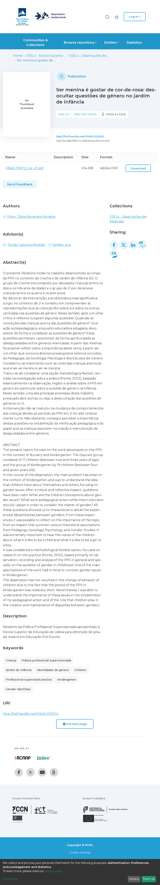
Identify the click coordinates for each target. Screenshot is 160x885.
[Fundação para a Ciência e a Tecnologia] (35, 813)
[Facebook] (18, 772)
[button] (118, 16)
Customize (10, 879)
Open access (116, 114)
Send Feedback (20, 184)
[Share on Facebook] (114, 245)
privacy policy (53, 871)
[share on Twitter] (123, 245)
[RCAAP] (54, 772)
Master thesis (85, 114)
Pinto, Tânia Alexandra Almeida (31, 217)
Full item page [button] (76, 724)
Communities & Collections (35, 42)
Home (17, 56)
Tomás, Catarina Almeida (26, 245)
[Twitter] (30, 772)
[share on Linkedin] (133, 245)
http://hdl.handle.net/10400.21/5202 (80, 136)
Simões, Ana (61, 245)
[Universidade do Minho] (18, 822)
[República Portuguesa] (107, 812)
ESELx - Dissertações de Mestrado (88, 56)
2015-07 (63, 114)
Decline (134, 879)
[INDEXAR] (43, 757)
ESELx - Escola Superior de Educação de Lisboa (45, 56)
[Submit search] (107, 16)
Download (138, 168)
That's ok (149, 879)
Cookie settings (80, 852)
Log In (133, 16)
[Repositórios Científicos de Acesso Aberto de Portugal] (22, 757)
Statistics (134, 42)
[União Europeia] (97, 822)
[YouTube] (42, 772)
